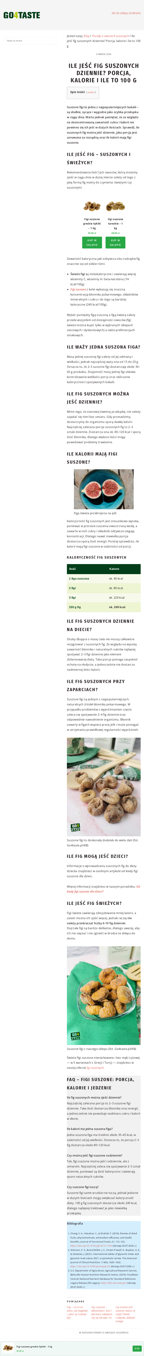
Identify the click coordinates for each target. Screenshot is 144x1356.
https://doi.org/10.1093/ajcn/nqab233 (90, 1266)
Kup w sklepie (92, 242)
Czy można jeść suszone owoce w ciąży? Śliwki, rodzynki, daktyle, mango (126, 1314)
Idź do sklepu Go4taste (126, 13)
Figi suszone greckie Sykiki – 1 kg (92, 223)
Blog (86, 36)
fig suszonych (95, 1068)
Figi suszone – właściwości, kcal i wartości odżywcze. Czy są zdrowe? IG (102, 1312)
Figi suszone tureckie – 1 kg (115, 223)
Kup (137, 1348)
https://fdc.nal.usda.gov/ (114, 1282)
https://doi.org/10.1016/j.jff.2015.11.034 (91, 1245)
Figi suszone (78, 289)
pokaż (91, 92)
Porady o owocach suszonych (110, 36)
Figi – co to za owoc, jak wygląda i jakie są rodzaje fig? (77, 1312)
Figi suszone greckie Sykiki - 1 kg (34, 1346)
